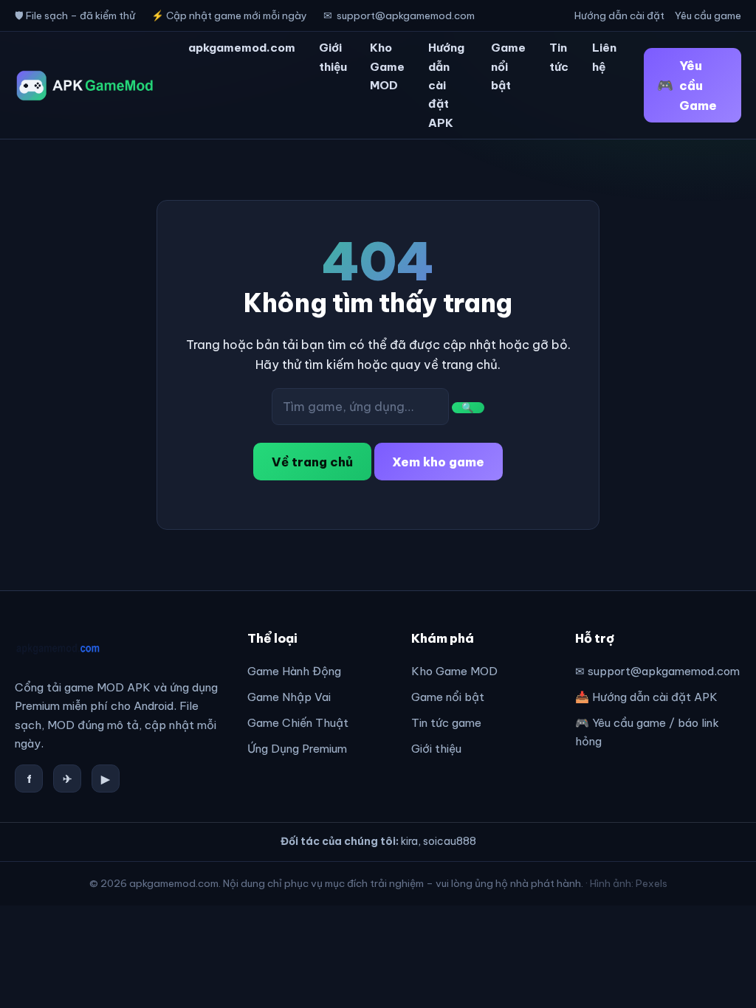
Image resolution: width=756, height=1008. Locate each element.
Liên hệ (604, 57)
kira (409, 841)
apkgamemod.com (241, 48)
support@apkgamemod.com (406, 15)
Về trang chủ (312, 461)
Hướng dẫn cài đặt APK (446, 85)
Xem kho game (438, 461)
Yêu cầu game (708, 15)
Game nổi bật (508, 66)
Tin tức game (446, 723)
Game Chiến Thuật (297, 723)
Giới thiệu (333, 57)
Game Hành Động (294, 671)
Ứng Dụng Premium (297, 749)
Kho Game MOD (387, 66)
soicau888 (449, 841)
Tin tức (558, 57)
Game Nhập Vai (289, 697)
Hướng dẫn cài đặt (619, 15)
